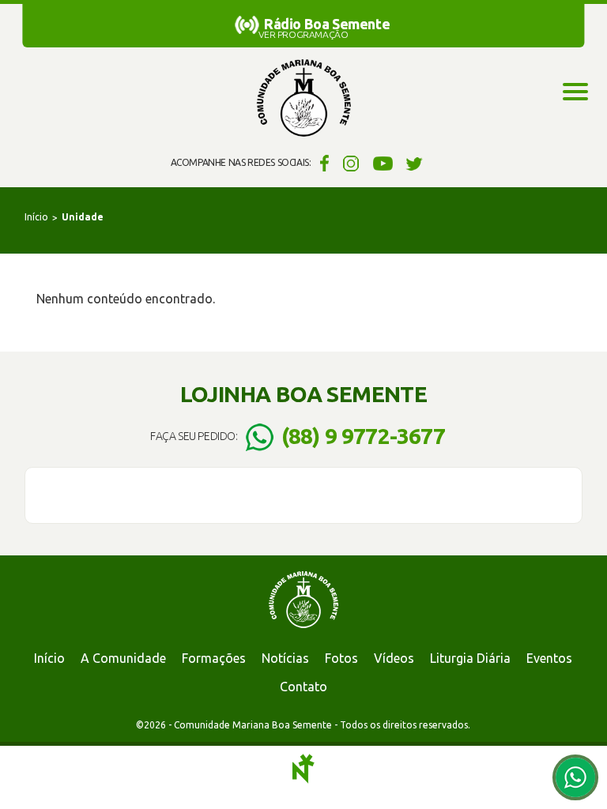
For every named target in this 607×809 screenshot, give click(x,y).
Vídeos (394, 658)
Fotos (341, 658)
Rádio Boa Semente (327, 24)
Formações (214, 658)
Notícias (285, 658)
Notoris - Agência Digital (303, 769)
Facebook (322, 162)
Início (36, 217)
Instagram (351, 162)
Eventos (549, 658)
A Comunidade (123, 658)
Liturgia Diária (470, 658)
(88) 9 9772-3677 (363, 435)
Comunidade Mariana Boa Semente (303, 98)
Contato (303, 686)
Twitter (414, 162)
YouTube (383, 162)
